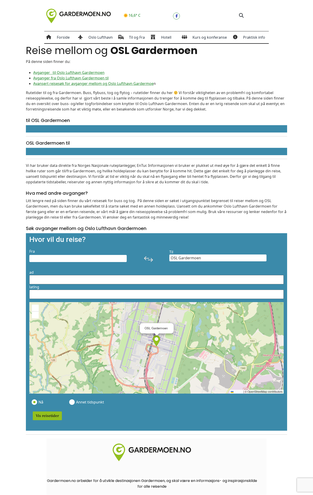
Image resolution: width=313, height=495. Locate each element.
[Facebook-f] (176, 16)
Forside (63, 37)
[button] (241, 15)
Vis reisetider (47, 415)
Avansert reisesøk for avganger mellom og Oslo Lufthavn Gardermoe (93, 83)
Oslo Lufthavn (100, 37)
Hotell (166, 37)
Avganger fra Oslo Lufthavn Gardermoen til (71, 78)
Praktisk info (254, 37)
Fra (32, 251)
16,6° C (134, 15)
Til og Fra (137, 37)
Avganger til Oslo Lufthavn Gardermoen (68, 72)
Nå (40, 402)
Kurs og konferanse (209, 37)
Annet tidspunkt (90, 402)
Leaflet (238, 391)
